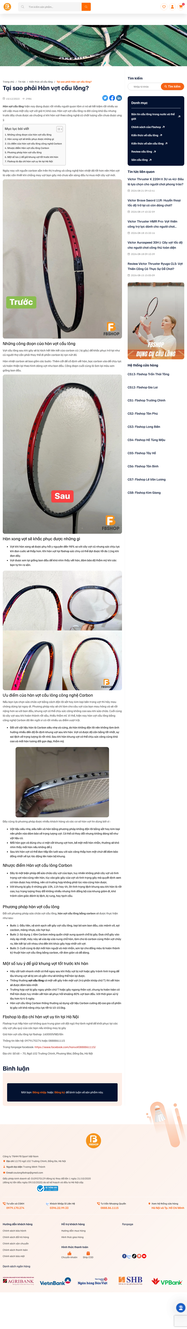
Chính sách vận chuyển (16, 1243)
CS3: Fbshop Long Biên (144, 427)
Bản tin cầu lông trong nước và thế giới (153, 116)
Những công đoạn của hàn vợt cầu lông (29, 134)
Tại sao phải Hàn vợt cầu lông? (74, 81)
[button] (181, 1308)
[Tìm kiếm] (86, 7)
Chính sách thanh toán (15, 1249)
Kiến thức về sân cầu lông (147, 143)
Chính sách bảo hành (14, 1230)
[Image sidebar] (156, 320)
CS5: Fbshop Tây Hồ (142, 453)
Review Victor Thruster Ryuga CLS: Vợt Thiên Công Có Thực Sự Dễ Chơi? (155, 266)
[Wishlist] (164, 6)
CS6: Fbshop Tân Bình (143, 466)
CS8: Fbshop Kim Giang (144, 492)
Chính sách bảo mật (14, 1256)
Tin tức (22, 81)
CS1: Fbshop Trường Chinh (146, 400)
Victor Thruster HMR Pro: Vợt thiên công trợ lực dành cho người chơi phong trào (152, 224)
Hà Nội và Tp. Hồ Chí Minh (168, 1208)
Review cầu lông (141, 151)
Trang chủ (8, 81)
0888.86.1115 (110, 1208)
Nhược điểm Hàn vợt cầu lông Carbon (28, 147)
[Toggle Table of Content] (58, 129)
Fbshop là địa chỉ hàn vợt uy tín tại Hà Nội (30, 161)
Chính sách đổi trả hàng (16, 1237)
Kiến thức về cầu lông (41, 81)
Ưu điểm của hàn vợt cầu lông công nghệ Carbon (34, 143)
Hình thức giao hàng (72, 1237)
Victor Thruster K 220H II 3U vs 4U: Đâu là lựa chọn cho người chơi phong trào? (156, 181)
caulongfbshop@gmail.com (24, 1172)
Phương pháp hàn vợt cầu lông (24, 152)
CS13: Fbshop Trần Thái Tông (148, 374)
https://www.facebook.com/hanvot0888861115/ (65, 1047)
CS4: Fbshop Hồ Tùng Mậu (146, 440)
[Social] (124, 1257)
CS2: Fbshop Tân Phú (143, 413)
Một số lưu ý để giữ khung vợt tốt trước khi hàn (32, 156)
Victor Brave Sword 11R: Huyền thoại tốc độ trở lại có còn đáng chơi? (154, 202)
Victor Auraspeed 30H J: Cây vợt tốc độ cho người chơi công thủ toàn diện (155, 244)
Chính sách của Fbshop (146, 127)
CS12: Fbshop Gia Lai (143, 387)
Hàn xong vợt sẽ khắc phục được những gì (30, 138)
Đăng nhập (39, 1092)
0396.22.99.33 (59, 1208)
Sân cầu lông (139, 160)
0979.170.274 (15, 1208)
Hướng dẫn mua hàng (73, 1230)
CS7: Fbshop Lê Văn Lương (147, 479)
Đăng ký (59, 1092)
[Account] (172, 6)
